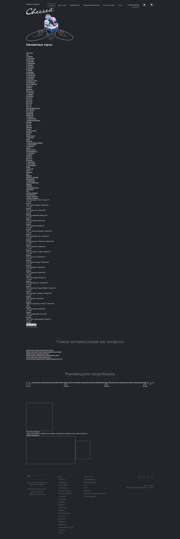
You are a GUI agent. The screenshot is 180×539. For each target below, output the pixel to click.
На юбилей (29, 113)
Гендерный (29, 189)
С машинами (30, 162)
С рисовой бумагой (32, 188)
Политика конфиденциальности (94, 493)
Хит (27, 54)
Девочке (29, 87)
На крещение (30, 73)
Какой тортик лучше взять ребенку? (37, 353)
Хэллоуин (61, 479)
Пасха (60, 477)
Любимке (29, 186)
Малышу (29, 122)
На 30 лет (29, 158)
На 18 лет (29, 98)
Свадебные (29, 96)
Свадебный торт (89, 479)
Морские (29, 175)
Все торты (29, 53)
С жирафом (30, 72)
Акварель (29, 155)
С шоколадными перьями (34, 143)
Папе (28, 174)
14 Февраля (62, 482)
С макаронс (30, 117)
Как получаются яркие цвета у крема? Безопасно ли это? (44, 359)
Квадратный (30, 179)
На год (28, 170)
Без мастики (30, 60)
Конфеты (61, 510)
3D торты (61, 502)
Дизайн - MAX (149, 486)
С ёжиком (29, 56)
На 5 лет (29, 106)
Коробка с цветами (32, 177)
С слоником (30, 61)
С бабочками (30, 77)
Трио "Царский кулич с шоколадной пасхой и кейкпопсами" (123, 382)
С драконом (30, 92)
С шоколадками (31, 144)
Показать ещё (31, 324)
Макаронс (61, 519)
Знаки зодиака (30, 149)
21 (35, 326)
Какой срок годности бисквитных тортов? (39, 350)
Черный (28, 129)
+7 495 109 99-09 (133, 5)
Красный (29, 141)
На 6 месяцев (30, 110)
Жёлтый (29, 125)
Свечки (60, 533)
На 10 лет (29, 103)
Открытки (61, 530)
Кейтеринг (62, 522)
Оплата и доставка (90, 482)
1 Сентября (62, 496)
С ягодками (30, 146)
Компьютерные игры (33, 108)
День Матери (63, 488)
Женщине (29, 89)
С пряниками (30, 181)
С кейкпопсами (31, 118)
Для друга (29, 86)
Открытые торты (31, 80)
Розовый (29, 132)
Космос (28, 148)
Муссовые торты (64, 513)
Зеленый (29, 127)
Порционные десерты (65, 527)
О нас (86, 488)
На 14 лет (29, 99)
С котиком (29, 68)
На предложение (31, 84)
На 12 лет (29, 101)
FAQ (85, 485)
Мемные (29, 184)
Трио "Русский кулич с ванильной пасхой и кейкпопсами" (45, 382)
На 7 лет (29, 105)
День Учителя (63, 485)
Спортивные (30, 58)
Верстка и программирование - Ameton (140, 487)
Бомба (28, 167)
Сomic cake (29, 169)
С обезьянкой (30, 63)
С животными (30, 163)
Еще (27, 191)
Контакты (87, 491)
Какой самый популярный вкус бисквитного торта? (42, 355)
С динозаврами (31, 165)
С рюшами (29, 94)
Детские (29, 156)
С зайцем (29, 70)
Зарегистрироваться (32, 435)
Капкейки (61, 516)
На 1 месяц (29, 112)
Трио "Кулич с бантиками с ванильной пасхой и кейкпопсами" (84, 382)
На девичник (30, 82)
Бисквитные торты (64, 491)
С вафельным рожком (33, 120)
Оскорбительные (31, 151)
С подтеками (30, 153)
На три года (30, 91)
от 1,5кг (28, 124)
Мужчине (29, 160)
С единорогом (30, 75)
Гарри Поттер (30, 136)
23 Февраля (62, 499)
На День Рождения (32, 182)
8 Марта (61, 505)
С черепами (30, 137)
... (33, 326)
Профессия (29, 115)
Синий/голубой (31, 131)
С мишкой (29, 65)
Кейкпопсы (62, 524)
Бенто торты (62, 507)
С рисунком (30, 79)
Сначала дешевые (32, 193)
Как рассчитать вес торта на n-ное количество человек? (44, 352)
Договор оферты (89, 496)
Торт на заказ (88, 477)
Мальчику (29, 172)
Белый (28, 134)
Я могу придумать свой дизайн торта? (38, 357)
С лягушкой (30, 66)
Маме (28, 139)
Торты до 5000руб (64, 493)
